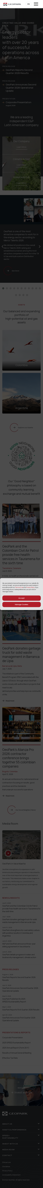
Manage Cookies (21, 604)
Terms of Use (19, 587)
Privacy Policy (30, 587)
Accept (21, 598)
